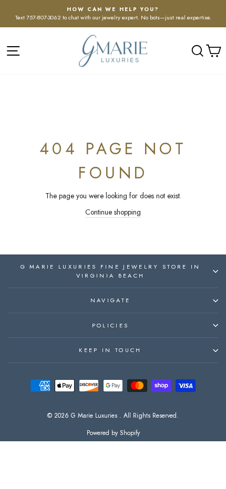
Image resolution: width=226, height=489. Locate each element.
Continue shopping (113, 212)
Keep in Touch (110, 350)
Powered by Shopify (113, 433)
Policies (110, 325)
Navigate (110, 300)
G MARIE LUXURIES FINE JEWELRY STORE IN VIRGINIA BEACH (110, 271)
